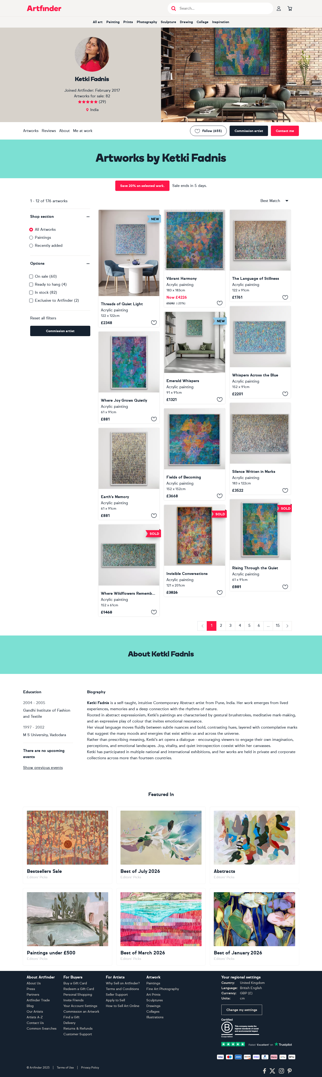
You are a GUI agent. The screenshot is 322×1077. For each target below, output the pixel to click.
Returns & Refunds (78, 1029)
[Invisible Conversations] (194, 551)
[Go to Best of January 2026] (254, 926)
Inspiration (220, 22)
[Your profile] (279, 8)
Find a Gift (71, 1017)
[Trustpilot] (256, 1044)
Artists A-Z (35, 1017)
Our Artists (35, 1012)
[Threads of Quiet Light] (129, 268)
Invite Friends (73, 1000)
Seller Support (117, 995)
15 (278, 625)
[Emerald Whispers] (194, 358)
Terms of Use (65, 1067)
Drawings (153, 1006)
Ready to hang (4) (51, 284)
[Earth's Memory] (129, 474)
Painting (113, 22)
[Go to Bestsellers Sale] (67, 845)
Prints (128, 22)
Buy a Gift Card (75, 983)
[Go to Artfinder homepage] (44, 8)
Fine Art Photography (162, 989)
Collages (153, 1012)
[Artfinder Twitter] (272, 1071)
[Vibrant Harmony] (194, 258)
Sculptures (154, 1000)
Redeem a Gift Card (78, 989)
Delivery (69, 1023)
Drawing (186, 22)
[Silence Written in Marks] (260, 449)
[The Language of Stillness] (260, 255)
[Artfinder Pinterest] (290, 1071)
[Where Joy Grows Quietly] (129, 377)
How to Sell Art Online (122, 1006)
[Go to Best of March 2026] (161, 926)
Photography (147, 22)
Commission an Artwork (81, 1012)
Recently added (48, 245)
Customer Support (77, 1034)
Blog (30, 1006)
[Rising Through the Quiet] (260, 545)
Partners (33, 995)
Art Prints (153, 995)
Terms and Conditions (122, 989)
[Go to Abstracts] (254, 845)
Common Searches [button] (42, 1029)
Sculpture (168, 22)
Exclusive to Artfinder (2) (57, 300)
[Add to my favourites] (154, 323)
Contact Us (35, 1023)
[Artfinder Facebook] (264, 1071)
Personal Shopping (77, 995)
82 (108, 96)
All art (98, 22)
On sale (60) (46, 276)
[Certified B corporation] (240, 1027)
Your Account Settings (80, 1006)
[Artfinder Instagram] (281, 1071)
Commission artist (249, 131)
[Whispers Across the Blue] (260, 352)
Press (31, 989)
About (64, 130)
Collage (202, 22)
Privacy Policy (90, 1067)
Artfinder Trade (38, 1000)
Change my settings (241, 1010)
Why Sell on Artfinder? (123, 983)
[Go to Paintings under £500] (67, 926)
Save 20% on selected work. (142, 186)
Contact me (285, 131)
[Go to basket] (289, 8)
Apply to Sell (115, 1000)
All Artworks (45, 229)
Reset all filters (43, 318)
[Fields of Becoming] (194, 454)
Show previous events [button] (43, 767)
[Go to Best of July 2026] (161, 845)
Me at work (82, 130)
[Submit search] (174, 8)
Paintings (43, 237)
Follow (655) (212, 131)
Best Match (270, 200)
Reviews (49, 130)
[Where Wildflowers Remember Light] (129, 570)
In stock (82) (46, 292)
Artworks (30, 130)
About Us (34, 983)
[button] (60, 216)
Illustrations (155, 1017)
